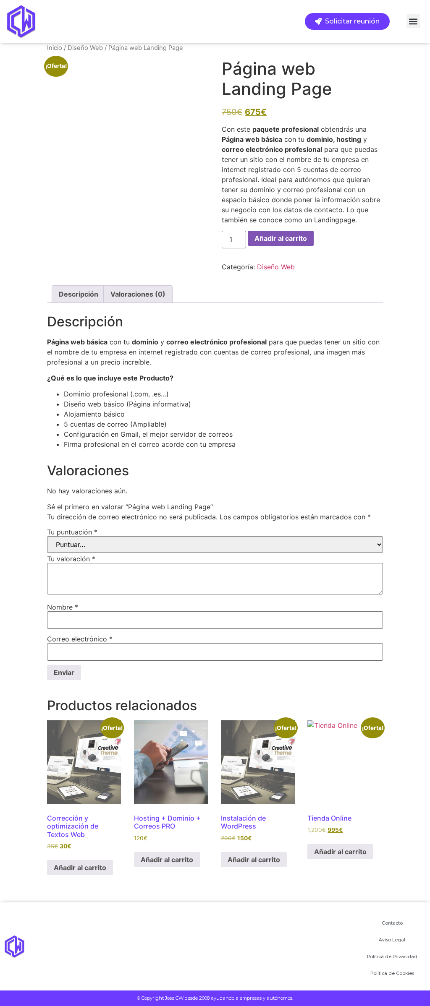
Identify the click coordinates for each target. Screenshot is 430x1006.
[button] (413, 21)
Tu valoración (71, 558)
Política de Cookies (392, 973)
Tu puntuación (72, 532)
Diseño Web (85, 48)
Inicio (54, 48)
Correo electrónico (80, 639)
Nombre (62, 607)
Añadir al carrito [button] (80, 867)
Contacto (392, 923)
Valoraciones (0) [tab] (137, 294)
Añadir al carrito (280, 238)
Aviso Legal (392, 940)
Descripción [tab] (78, 294)
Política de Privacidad (392, 956)
